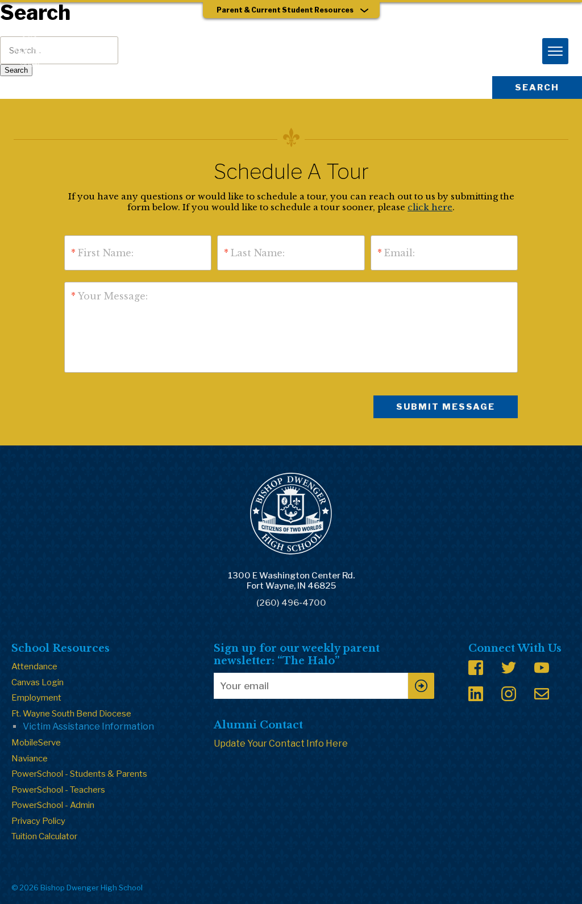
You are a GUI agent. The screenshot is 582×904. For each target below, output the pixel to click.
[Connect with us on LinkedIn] (475, 693)
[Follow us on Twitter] (508, 667)
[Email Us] (541, 693)
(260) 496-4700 (291, 603)
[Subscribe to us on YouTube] (541, 667)
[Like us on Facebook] (475, 667)
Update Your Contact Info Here (281, 743)
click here (430, 207)
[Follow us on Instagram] (508, 693)
